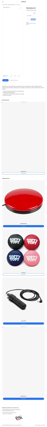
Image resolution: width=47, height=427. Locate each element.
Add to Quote (33, 19)
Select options (23, 173)
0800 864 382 (4, 413)
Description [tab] (5, 80)
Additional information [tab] (14, 80)
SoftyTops (23, 272)
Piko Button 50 (23, 171)
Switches (6, 4)
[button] (20, 8)
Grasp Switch (23, 320)
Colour (34, 12)
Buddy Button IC (23, 396)
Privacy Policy (43, 425)
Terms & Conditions (37, 425)
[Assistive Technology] (23, 2)
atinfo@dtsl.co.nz (10, 413)
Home (3, 4)
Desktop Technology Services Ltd (11, 425)
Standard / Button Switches (11, 4)
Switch (28, 24)
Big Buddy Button (23, 223)
